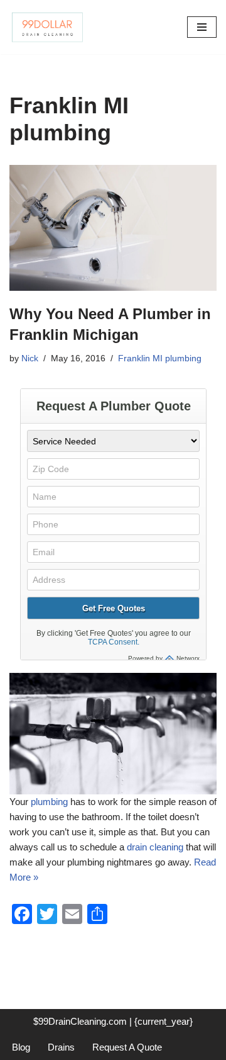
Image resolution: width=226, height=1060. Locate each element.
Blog (21, 1047)
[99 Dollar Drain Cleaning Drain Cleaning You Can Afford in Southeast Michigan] (47, 27)
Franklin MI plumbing (160, 358)
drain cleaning (155, 847)
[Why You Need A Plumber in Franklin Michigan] (113, 228)
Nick (29, 358)
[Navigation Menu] (202, 27)
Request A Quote (127, 1047)
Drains (61, 1047)
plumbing (49, 801)
